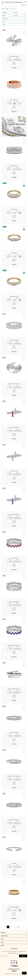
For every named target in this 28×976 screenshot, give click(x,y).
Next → (18, 927)
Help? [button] (24, 973)
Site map (21, 973)
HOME (3, 8)
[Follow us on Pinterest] (16, 963)
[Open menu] (3, 2)
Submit (23, 955)
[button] (25, 2)
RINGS (7, 8)
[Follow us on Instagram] (11, 963)
